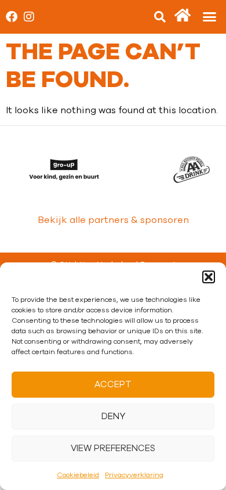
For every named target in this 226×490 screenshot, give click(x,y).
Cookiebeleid (78, 474)
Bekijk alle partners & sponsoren (113, 220)
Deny (113, 416)
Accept (113, 384)
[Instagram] (29, 17)
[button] (208, 277)
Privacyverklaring (134, 474)
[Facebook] (11, 17)
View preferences (113, 448)
